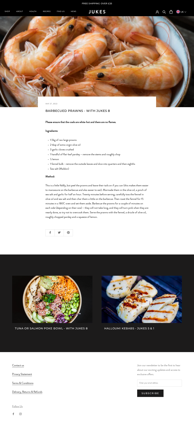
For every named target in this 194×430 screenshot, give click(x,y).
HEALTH (33, 12)
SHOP (7, 12)
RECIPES (46, 12)
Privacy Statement (22, 374)
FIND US (60, 12)
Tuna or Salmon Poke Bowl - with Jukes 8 (51, 328)
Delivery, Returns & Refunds (27, 392)
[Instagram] (20, 414)
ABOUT (19, 12)
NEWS (73, 12)
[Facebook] (13, 414)
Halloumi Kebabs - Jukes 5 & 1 (129, 328)
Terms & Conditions (22, 383)
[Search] (164, 11)
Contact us (18, 365)
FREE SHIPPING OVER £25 (97, 3)
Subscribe (150, 393)
